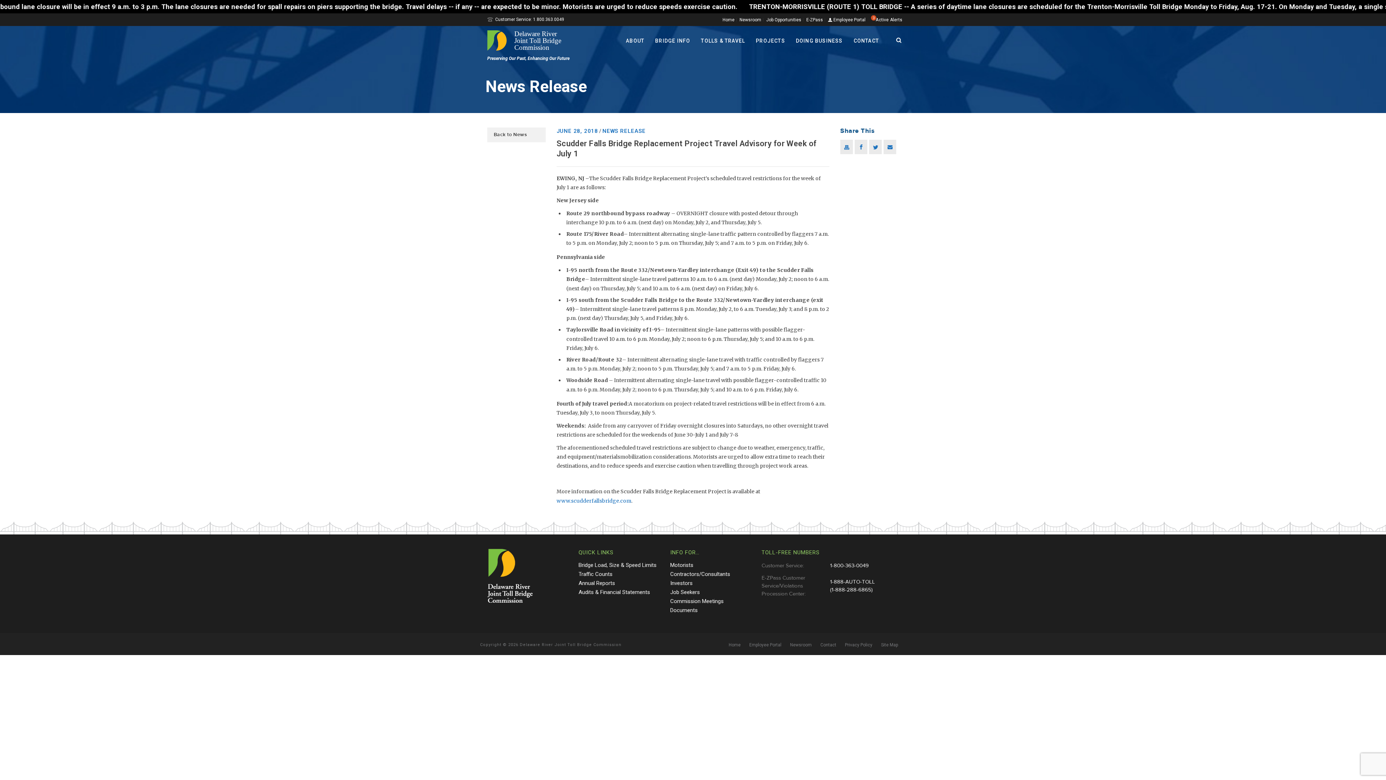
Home (729, 20)
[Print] (846, 147)
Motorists (681, 565)
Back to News (510, 134)
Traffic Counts (596, 574)
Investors (681, 583)
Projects (770, 41)
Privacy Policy (858, 644)
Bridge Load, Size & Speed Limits (618, 565)
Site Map (889, 644)
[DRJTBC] (527, 40)
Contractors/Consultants (700, 574)
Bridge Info (672, 41)
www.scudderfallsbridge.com (594, 501)
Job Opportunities (783, 20)
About (635, 41)
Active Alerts (889, 19)
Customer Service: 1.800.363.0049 (529, 19)
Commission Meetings (697, 601)
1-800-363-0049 (849, 565)
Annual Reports (597, 583)
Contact (866, 41)
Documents (684, 610)
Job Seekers (685, 592)
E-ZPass (814, 20)
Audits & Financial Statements (614, 592)
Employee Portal (849, 20)
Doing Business (819, 41)
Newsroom (750, 20)
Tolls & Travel (723, 41)
